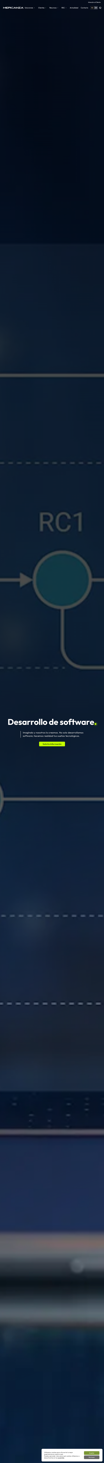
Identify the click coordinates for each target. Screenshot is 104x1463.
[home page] (13, 7)
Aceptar (91, 1453)
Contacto (84, 8)
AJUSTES (61, 1458)
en (96, 8)
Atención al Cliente (94, 2)
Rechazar (92, 1457)
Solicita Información (52, 744)
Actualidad (74, 8)
